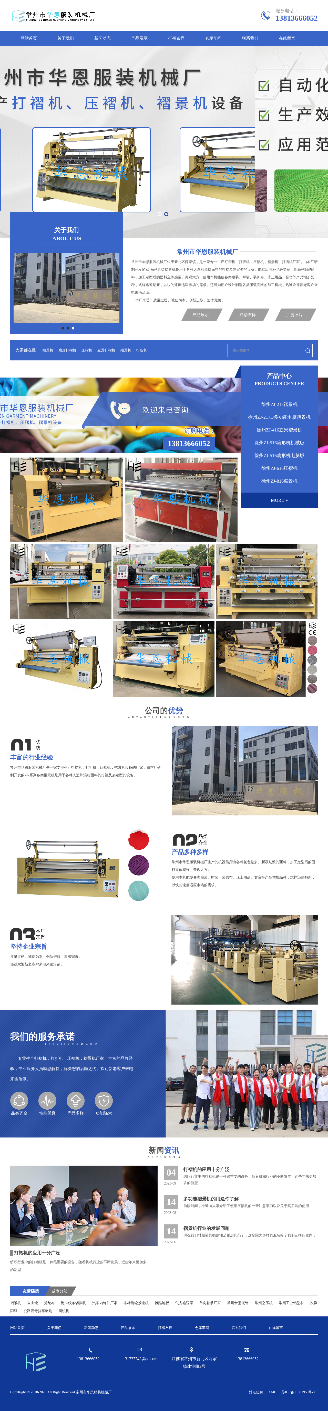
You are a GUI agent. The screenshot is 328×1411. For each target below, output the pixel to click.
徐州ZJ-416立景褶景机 (279, 430)
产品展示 (139, 38)
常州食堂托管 (238, 1303)
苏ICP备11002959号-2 (298, 1392)
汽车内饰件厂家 (104, 1303)
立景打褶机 (106, 350)
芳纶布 (49, 1303)
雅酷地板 (162, 1303)
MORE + (279, 500)
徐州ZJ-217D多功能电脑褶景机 (279, 417)
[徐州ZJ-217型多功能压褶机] (266, 659)
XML (272, 1392)
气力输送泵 (184, 1303)
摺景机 (48, 350)
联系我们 (250, 38)
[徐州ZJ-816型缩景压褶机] (66, 500)
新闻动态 (102, 38)
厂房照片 (294, 315)
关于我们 (65, 38)
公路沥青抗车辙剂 (38, 1311)
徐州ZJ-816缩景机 (279, 481)
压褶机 (86, 350)
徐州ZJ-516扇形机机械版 (279, 442)
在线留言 (287, 38)
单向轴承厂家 (210, 1303)
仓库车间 (213, 38)
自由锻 (32, 1303)
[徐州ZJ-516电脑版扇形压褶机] (163, 581)
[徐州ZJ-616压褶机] (181, 500)
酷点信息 (256, 1392)
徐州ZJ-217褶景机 (279, 404)
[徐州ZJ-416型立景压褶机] (266, 581)
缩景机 (125, 350)
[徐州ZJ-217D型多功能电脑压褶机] (60, 659)
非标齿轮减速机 (136, 1303)
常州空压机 (264, 1303)
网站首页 (28, 38)
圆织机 (63, 1311)
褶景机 (15, 1303)
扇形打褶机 (67, 350)
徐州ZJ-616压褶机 (279, 468)
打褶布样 (176, 38)
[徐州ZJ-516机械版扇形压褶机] (60, 581)
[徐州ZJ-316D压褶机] (163, 659)
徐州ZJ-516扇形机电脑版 (279, 455)
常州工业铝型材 (291, 1303)
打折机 (141, 350)
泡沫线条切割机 (73, 1303)
